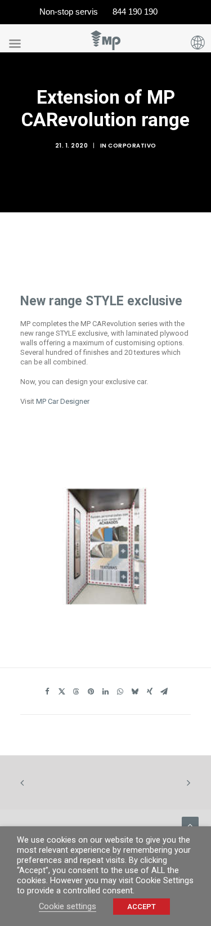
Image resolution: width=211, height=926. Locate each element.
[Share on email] (164, 693)
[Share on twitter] (62, 693)
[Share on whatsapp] (120, 693)
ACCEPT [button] (141, 906)
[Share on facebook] (47, 693)
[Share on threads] (76, 693)
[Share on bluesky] (135, 693)
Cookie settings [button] (67, 906)
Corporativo (132, 145)
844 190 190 (135, 11)
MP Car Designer (62, 401)
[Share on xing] (149, 693)
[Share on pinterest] (91, 693)
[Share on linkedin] (106, 693)
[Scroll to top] (190, 825)
